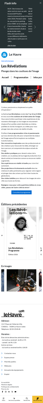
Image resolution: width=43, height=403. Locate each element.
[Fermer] (40, 3)
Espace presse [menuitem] (9, 345)
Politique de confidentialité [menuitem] (10, 374)
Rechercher (27, 400)
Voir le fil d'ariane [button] (7, 48)
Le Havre (14, 42)
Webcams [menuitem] (7, 353)
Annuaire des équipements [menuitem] (13, 357)
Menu (3, 400)
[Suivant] (35, 20)
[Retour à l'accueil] (21, 300)
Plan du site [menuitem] (5, 376)
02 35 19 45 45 (15, 317)
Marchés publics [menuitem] (10, 349)
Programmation (18, 65)
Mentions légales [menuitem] (6, 372)
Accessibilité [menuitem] (5, 370)
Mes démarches (37, 400)
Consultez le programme (21, 180)
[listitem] (21, 268)
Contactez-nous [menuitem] (10, 341)
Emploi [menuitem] (6, 362)
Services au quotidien (14, 400)
